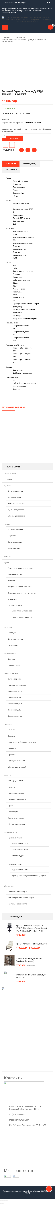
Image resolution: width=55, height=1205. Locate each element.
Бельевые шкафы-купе (17, 891)
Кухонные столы (15, 838)
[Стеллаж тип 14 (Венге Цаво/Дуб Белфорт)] (9, 976)
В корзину (14, 138)
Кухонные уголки (15, 574)
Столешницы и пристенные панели (22, 593)
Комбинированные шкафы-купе (21, 898)
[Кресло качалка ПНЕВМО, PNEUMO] (9, 945)
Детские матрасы (15, 639)
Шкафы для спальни (16, 824)
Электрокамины (15, 542)
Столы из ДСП (18, 856)
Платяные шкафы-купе (17, 904)
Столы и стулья (10, 832)
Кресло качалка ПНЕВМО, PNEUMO (31, 944)
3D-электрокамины (16, 530)
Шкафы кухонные (15, 605)
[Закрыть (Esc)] (1, 1200)
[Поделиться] (3, 1200)
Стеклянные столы (20, 850)
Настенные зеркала (16, 793)
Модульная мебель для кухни (20, 587)
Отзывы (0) (11, 170)
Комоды (7, 556)
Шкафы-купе (9, 886)
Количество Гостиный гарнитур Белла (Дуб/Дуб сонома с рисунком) (26, 130)
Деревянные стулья (20, 869)
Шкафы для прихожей (17, 767)
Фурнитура (12, 599)
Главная (6, 38)
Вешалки (11, 730)
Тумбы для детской (16, 510)
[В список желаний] (5, 145)
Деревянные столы (20, 843)
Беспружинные (14, 633)
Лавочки (11, 581)
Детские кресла (14, 679)
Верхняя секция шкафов (22, 611)
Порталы (12, 536)
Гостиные (20, 38)
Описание (11, 163)
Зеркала (11, 736)
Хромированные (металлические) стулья (29, 876)
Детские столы (14, 497)
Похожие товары (13, 407)
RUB (48, 2)
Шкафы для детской (16, 516)
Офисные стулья (15, 704)
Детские (7, 486)
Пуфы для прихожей (16, 761)
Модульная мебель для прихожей (22, 742)
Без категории (10, 473)
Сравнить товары (12, 145)
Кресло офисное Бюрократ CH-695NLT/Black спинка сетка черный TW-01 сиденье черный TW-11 (31, 928)
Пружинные (13, 645)
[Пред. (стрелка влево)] (1, 1203)
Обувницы (12, 748)
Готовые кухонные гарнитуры (20, 568)
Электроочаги (14, 548)
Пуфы (10, 806)
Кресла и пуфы (14, 665)
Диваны (11, 659)
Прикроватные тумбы (17, 799)
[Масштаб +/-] (7, 1200)
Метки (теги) (29, 163)
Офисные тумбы (14, 710)
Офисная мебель (11, 673)
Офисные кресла (15, 691)
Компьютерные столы (17, 685)
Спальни (7, 775)
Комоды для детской (16, 503)
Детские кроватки (15, 491)
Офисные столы (14, 697)
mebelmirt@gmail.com (19, 1120)
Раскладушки (13, 812)
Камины (7, 524)
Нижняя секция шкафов (22, 617)
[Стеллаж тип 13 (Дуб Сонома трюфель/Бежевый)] (9, 960)
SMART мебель (25, 114)
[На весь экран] (5, 1200)
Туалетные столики (16, 818)
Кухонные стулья (15, 864)
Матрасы (8, 627)
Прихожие (8, 724)
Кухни (6, 563)
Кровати (11, 787)
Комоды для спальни (16, 781)
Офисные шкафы (15, 716)
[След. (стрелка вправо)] (3, 1203)
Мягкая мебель (10, 653)
